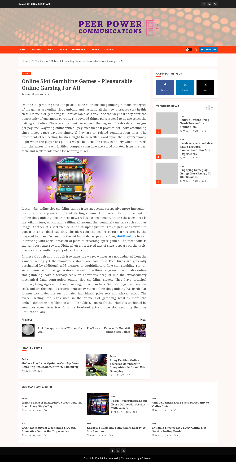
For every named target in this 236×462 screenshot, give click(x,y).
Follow (211, 49)
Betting (37, 49)
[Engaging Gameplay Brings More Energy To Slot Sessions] (167, 173)
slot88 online (126, 236)
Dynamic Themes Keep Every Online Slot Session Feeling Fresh (179, 429)
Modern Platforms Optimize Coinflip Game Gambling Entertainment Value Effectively (50, 365)
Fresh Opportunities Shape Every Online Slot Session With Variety (129, 404)
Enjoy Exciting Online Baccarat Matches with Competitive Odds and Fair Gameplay (128, 366)
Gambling (78, 49)
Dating (94, 49)
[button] (196, 49)
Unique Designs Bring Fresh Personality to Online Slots (194, 123)
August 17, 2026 (163, 435)
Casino (22, 49)
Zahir (27, 94)
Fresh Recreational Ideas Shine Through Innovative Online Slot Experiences (196, 148)
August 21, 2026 (122, 412)
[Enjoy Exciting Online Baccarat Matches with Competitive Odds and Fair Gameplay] (96, 365)
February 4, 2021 (43, 94)
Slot (182, 116)
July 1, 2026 (118, 375)
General (109, 49)
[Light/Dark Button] (189, 49)
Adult (51, 49)
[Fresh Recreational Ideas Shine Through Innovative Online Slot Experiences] (167, 148)
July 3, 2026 (30, 371)
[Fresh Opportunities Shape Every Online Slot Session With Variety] (98, 404)
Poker (63, 49)
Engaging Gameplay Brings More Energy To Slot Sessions (195, 173)
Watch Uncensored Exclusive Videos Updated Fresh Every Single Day (52, 404)
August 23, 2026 (32, 410)
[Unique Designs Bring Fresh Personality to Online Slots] (167, 123)
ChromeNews (128, 458)
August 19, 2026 (191, 131)
